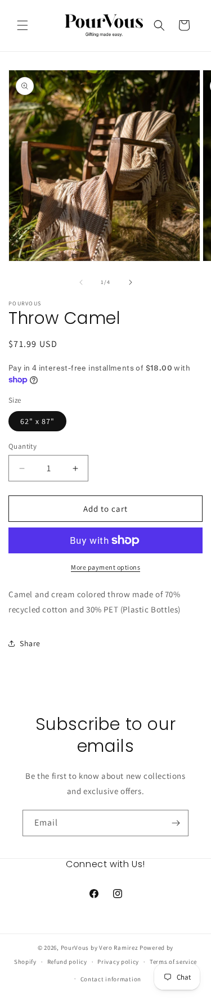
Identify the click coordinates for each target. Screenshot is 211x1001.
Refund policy (67, 962)
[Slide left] (81, 282)
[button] (22, 25)
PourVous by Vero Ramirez (99, 948)
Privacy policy (118, 962)
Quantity (22, 446)
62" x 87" (37, 421)
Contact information (110, 979)
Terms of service (173, 962)
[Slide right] (130, 282)
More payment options (105, 567)
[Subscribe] (175, 823)
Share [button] (30, 643)
